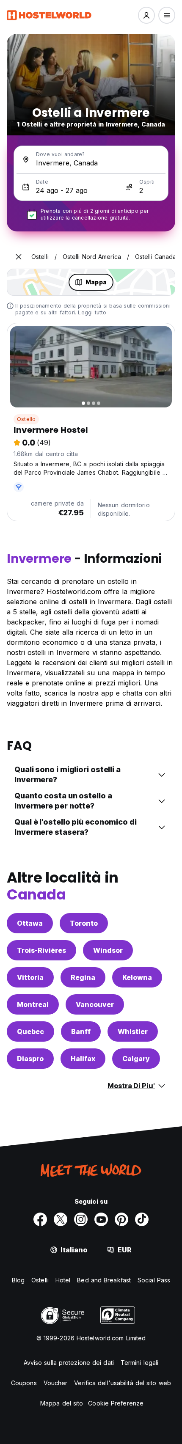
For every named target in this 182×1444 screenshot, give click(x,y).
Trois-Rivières (41, 950)
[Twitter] (60, 1219)
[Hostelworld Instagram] (81, 1219)
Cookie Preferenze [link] (115, 1403)
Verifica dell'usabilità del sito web (122, 1382)
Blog (18, 1280)
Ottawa (30, 923)
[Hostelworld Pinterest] (121, 1219)
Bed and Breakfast (104, 1280)
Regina (83, 977)
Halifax (83, 1058)
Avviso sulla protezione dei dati (69, 1362)
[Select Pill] (146, 15)
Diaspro (30, 1058)
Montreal (33, 1004)
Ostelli (40, 1280)
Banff (81, 1031)
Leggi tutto (92, 312)
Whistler (133, 1031)
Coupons (24, 1382)
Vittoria (30, 977)
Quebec (30, 1031)
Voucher (56, 1382)
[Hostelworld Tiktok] (142, 1219)
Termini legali (139, 1362)
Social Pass (154, 1280)
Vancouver (95, 1004)
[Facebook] (40, 1219)
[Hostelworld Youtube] (101, 1219)
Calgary (136, 1058)
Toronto (84, 923)
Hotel (63, 1280)
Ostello (26, 419)
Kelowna (137, 977)
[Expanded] (18, 257)
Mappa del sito (61, 1403)
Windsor (108, 950)
